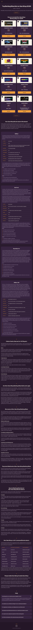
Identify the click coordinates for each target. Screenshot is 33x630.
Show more (16, 12)
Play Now (8, 54)
